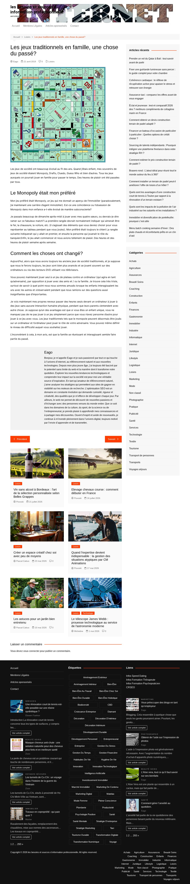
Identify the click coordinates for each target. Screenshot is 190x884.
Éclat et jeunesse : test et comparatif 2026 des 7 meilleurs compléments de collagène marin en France (151, 109)
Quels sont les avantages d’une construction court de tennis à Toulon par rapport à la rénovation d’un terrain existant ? (152, 196)
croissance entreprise (85, 711)
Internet (133, 344)
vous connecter (31, 651)
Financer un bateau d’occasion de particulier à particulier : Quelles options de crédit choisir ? (152, 135)
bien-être (111, 684)
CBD (110, 705)
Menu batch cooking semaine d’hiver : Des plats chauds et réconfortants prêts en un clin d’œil (152, 232)
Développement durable (95, 732)
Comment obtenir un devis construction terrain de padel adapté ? (149, 122)
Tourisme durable (80, 835)
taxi (112, 828)
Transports (134, 462)
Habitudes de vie (82, 759)
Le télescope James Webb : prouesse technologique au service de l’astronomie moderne (94, 622)
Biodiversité (83, 705)
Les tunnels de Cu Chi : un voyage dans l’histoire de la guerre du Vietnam (43, 781)
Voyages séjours (138, 469)
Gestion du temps (82, 752)
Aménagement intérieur (85, 684)
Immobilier (134, 323)
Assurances (135, 275)
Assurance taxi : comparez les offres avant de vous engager (153, 97)
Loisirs (51, 61)
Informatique (135, 337)
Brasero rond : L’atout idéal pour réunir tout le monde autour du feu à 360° (152, 172)
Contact (74, 26)
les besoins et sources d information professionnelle (36, 9)
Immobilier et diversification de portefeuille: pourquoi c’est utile (151, 219)
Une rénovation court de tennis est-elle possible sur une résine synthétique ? (43, 708)
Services (133, 427)
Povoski (20, 502)
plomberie (81, 807)
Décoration (79, 718)
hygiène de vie (108, 759)
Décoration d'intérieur (105, 718)
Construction (135, 296)
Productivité (108, 807)
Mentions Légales (32, 26)
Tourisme (134, 448)
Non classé (135, 393)
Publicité (133, 414)
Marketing (134, 379)
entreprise (80, 746)
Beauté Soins (136, 282)
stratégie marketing (85, 828)
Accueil (16, 26)
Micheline (78, 631)
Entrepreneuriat (111, 739)
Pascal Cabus (22, 561)
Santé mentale (80, 821)
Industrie (133, 330)
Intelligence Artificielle (95, 773)
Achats (132, 261)
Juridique (134, 351)
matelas (110, 794)
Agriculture (135, 268)
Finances (134, 309)
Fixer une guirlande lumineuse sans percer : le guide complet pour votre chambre (152, 71)
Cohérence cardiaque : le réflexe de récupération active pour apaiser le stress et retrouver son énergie (152, 84)
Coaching (134, 289)
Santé (132, 421)
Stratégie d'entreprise (106, 821)
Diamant (112, 711)
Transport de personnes (141, 455)
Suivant (111, 439)
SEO (102, 388)
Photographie (136, 400)
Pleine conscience (107, 800)
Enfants (133, 302)
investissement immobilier (95, 780)
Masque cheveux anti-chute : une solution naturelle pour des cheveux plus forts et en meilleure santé (44, 746)
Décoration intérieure (95, 725)
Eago (15, 61)
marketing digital (84, 794)
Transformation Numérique (86, 842)
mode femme (80, 800)
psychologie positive (85, 814)
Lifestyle (133, 358)
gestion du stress (106, 746)
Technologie (88, 613)
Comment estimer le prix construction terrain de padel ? (152, 162)
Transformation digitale (107, 835)
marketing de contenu (107, 787)
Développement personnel (84, 739)
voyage (113, 842)
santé (112, 814)
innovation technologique (105, 766)
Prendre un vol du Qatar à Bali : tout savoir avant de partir (151, 60)
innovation (78, 766)
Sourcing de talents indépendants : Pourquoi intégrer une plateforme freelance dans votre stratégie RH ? (152, 149)
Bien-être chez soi (108, 691)
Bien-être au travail (81, 691)
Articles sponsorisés (56, 26)
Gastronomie (136, 316)
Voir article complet (21, 733)
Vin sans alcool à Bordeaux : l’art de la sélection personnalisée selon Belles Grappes (36, 493)
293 (19, 844)
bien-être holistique (107, 698)
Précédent (22, 439)
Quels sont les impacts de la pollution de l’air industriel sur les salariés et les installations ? (153, 209)
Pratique (133, 407)
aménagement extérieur (95, 677)
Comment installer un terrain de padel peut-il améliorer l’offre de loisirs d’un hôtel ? (152, 183)
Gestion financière (108, 752)
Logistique (134, 365)
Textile (132, 441)
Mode (132, 386)
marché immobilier (81, 787)
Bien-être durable (81, 698)
